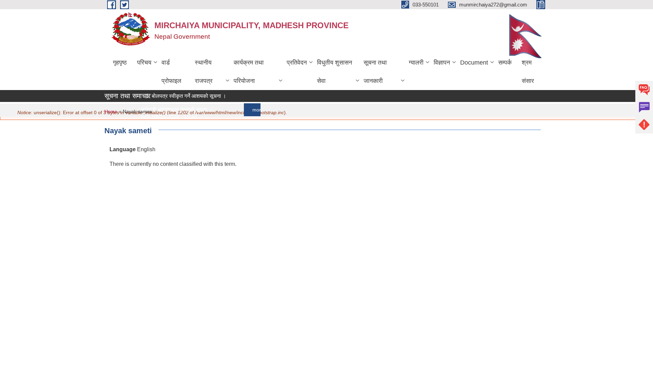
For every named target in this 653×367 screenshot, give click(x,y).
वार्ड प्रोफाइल (171, 71)
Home (110, 111)
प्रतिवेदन (297, 62)
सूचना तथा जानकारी (375, 71)
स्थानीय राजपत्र (204, 71)
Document (474, 62)
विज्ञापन (442, 62)
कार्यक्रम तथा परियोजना (249, 71)
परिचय (144, 62)
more (254, 109)
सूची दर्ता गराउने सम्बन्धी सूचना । (169, 177)
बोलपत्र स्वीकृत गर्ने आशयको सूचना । (185, 96)
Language (123, 149)
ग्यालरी (416, 62)
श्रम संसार (528, 71)
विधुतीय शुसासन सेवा (334, 71)
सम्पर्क (505, 62)
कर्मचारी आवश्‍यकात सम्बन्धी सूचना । (173, 109)
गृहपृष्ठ (120, 62)
